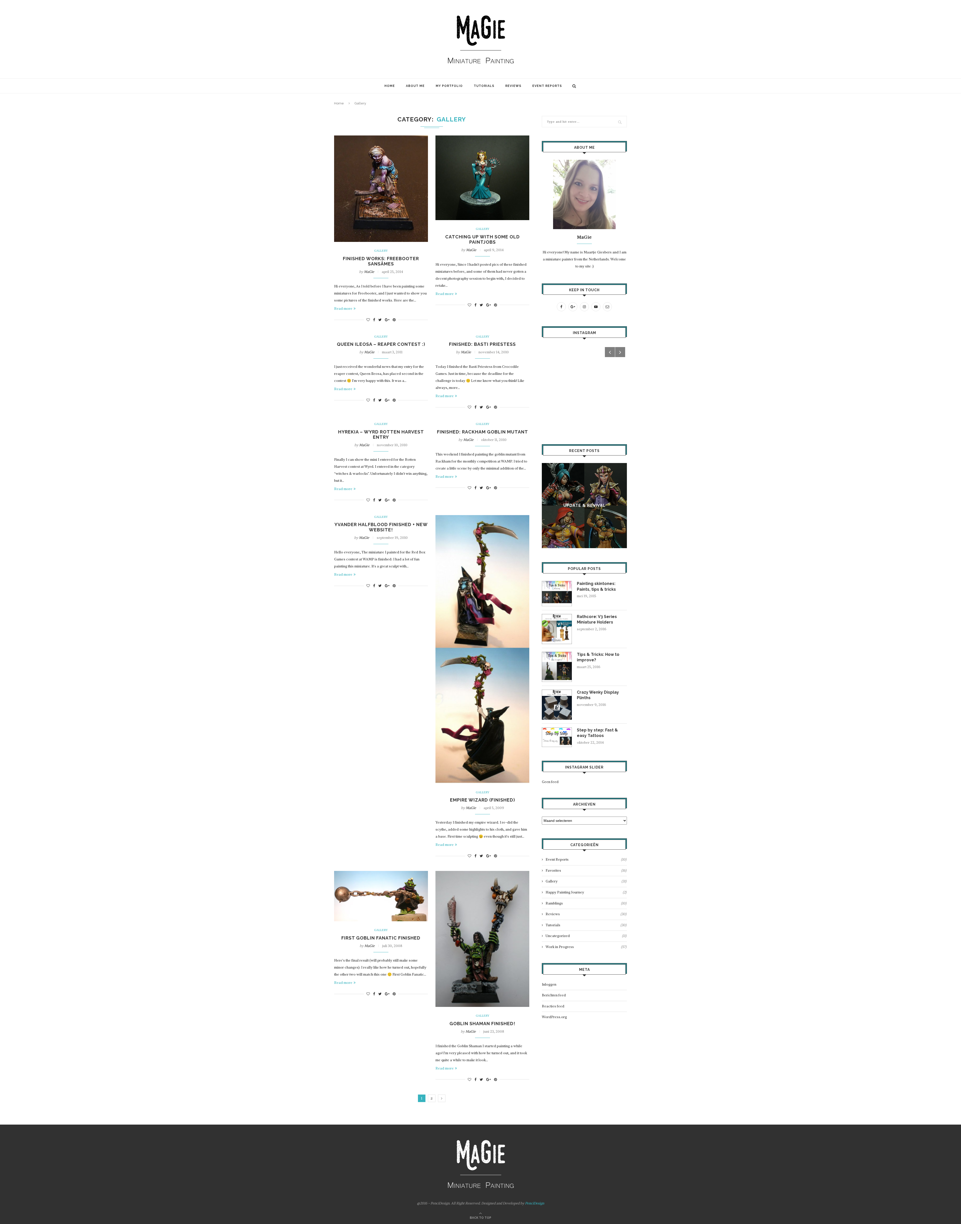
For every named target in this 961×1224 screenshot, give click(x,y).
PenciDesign (534, 1203)
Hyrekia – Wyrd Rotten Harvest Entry (381, 434)
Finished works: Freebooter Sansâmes (381, 261)
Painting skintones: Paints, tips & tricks (596, 586)
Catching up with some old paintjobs (482, 239)
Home (389, 86)
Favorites (586, 870)
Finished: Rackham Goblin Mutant (482, 431)
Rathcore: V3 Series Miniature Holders (597, 619)
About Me (415, 86)
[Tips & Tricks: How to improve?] (557, 654)
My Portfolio (449, 86)
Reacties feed (553, 1006)
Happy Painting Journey (586, 892)
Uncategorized (586, 936)
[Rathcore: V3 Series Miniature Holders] (557, 616)
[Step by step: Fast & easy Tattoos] (557, 729)
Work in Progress (586, 947)
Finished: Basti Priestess (482, 344)
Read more (343, 308)
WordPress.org (554, 1017)
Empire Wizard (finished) (482, 800)
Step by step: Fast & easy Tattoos (597, 733)
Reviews (513, 86)
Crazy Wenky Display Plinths (598, 695)
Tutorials (484, 86)
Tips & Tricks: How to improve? (598, 657)
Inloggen (549, 984)
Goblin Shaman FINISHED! (482, 1023)
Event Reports (547, 86)
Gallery (381, 250)
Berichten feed (554, 995)
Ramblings (586, 903)
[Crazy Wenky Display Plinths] (557, 692)
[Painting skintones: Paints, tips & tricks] (557, 583)
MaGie (369, 271)
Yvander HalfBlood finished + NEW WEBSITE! (381, 527)
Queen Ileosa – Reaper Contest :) (381, 344)
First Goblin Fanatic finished (380, 938)
